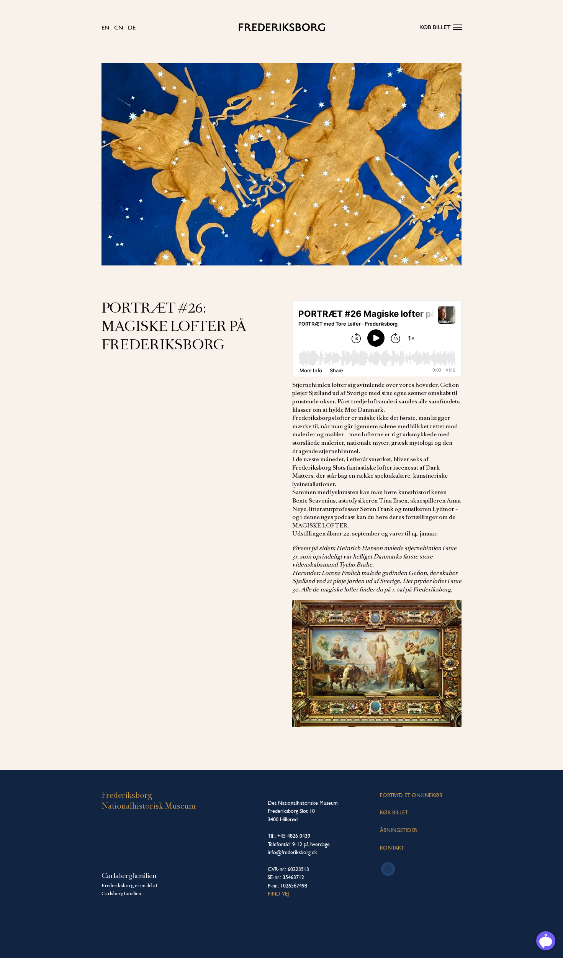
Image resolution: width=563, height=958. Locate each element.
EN (105, 27)
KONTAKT (392, 848)
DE (132, 27)
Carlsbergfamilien (129, 875)
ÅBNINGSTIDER (398, 830)
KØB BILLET (394, 812)
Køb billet (435, 27)
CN (118, 27)
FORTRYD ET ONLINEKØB (411, 795)
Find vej (278, 894)
